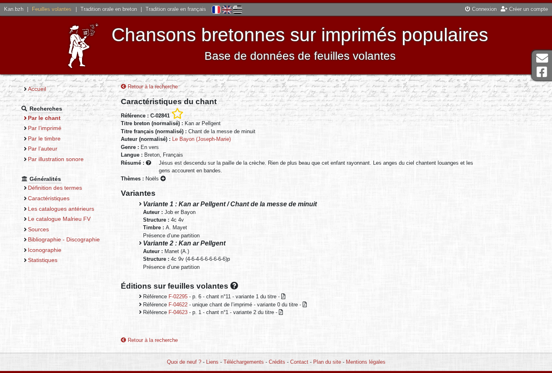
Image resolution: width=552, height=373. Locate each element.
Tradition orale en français (175, 9)
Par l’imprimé (44, 128)
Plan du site (327, 362)
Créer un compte (528, 9)
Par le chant (44, 118)
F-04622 (178, 305)
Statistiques (42, 260)
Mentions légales (366, 362)
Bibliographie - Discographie (64, 239)
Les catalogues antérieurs (61, 208)
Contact (299, 362)
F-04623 (178, 312)
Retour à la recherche (152, 87)
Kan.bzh (13, 9)
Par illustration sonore (56, 159)
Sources (38, 229)
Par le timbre (44, 138)
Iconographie (44, 250)
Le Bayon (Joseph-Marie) (201, 139)
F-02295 (178, 296)
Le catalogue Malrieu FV (59, 219)
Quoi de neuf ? (184, 362)
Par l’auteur (42, 148)
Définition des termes (55, 187)
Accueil (37, 89)
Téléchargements (243, 362)
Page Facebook (542, 72)
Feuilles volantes (52, 9)
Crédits (277, 362)
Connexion (483, 9)
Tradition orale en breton (108, 9)
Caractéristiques (49, 198)
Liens (212, 362)
